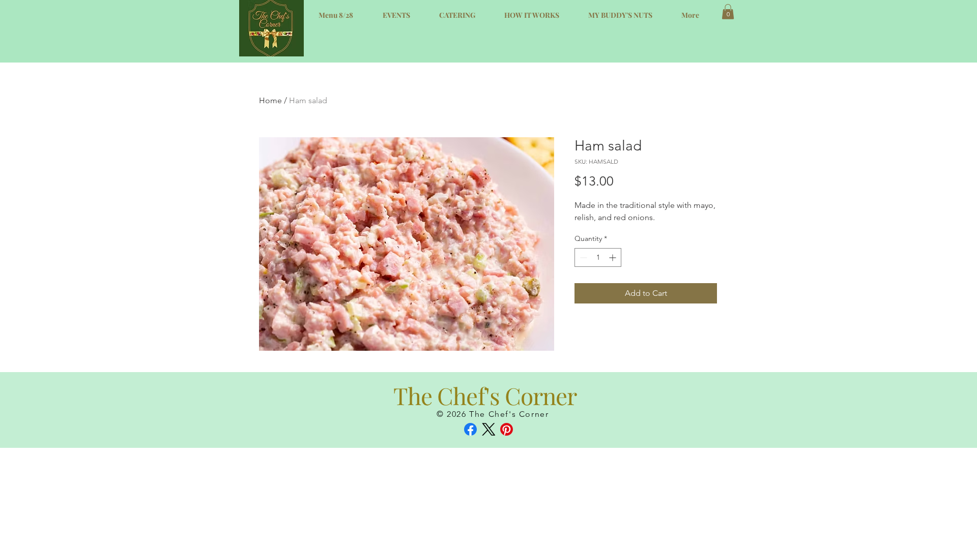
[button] (728, 11)
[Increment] (613, 257)
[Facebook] (470, 429)
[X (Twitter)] (489, 429)
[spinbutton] (598, 257)
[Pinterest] (506, 429)
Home (270, 100)
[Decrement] (582, 257)
